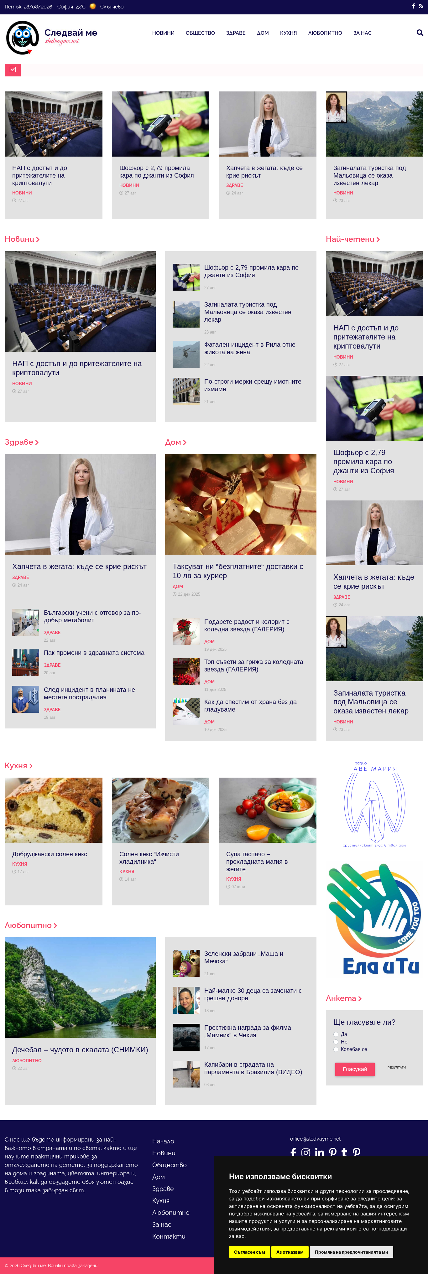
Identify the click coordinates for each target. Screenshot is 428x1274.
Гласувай (355, 1069)
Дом (263, 33)
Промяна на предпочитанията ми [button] (351, 1252)
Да (344, 1034)
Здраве (236, 33)
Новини (163, 33)
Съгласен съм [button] (249, 1252)
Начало (163, 1141)
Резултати (397, 1067)
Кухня (288, 33)
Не (344, 1041)
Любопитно (325, 33)
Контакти (168, 1236)
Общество (200, 33)
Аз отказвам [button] (290, 1252)
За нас (362, 33)
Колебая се (354, 1049)
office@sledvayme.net (315, 1139)
